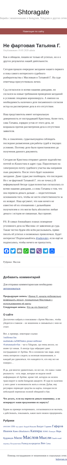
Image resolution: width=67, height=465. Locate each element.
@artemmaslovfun (11, 344)
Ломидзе (52, 431)
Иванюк (7, 431)
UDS (13, 426)
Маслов (16, 261)
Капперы (36, 431)
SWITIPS (6, 426)
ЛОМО (45, 431)
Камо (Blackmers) (21, 431)
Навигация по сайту (33, 31)
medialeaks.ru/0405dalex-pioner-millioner (22, 340)
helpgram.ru (61, 459)
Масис (18, 438)
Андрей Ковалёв (30, 426)
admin (32, 50)
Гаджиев (47, 426)
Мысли (45, 437)
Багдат (40, 426)
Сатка (48, 443)
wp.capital (19, 426)
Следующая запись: (25, 307)
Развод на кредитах (30, 443)
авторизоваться (11, 288)
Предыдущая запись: (32, 300)
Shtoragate (33, 12)
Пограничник (15, 443)
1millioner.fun (9, 337)
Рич (43, 443)
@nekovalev (42, 238)
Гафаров (57, 426)
